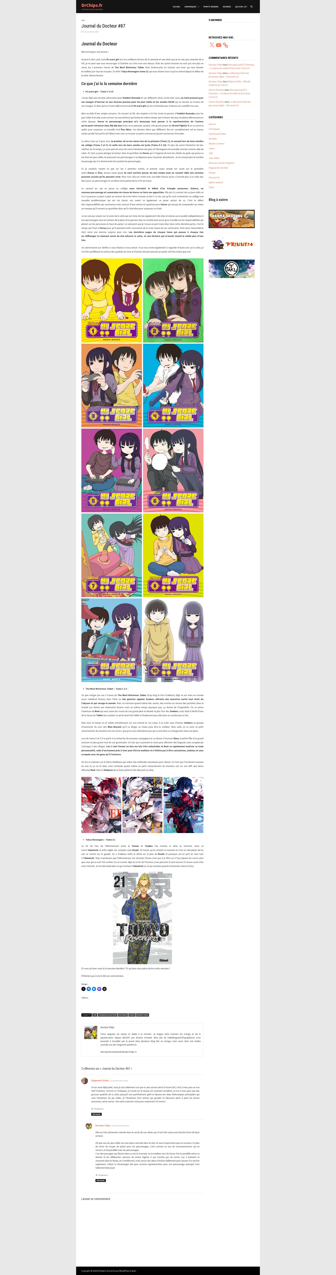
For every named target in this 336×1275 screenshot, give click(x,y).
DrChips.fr (92, 5)
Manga (212, 172)
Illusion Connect (216, 143)
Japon (212, 148)
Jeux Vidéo (214, 158)
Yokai (211, 187)
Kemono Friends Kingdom (221, 162)
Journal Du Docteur (107, 1015)
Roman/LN (214, 177)
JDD (83, 20)
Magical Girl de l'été (218, 167)
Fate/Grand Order (217, 133)
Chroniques (190, 6)
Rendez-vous (142, 1015)
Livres (132, 1015)
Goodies (227, 6)
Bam (134, 1270)
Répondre (96, 1114)
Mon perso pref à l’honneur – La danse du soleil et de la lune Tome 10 (229, 93)
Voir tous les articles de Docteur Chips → (119, 1051)
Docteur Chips (102, 1125)
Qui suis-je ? (241, 6)
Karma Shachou (216, 89)
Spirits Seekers (211, 6)
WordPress (124, 1270)
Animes (212, 124)
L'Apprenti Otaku (100, 1080)
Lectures (123, 1015)
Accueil (176, 6)
